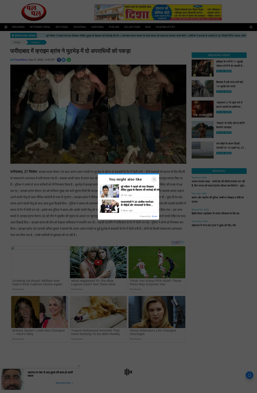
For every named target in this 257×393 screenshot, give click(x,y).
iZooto (154, 216)
